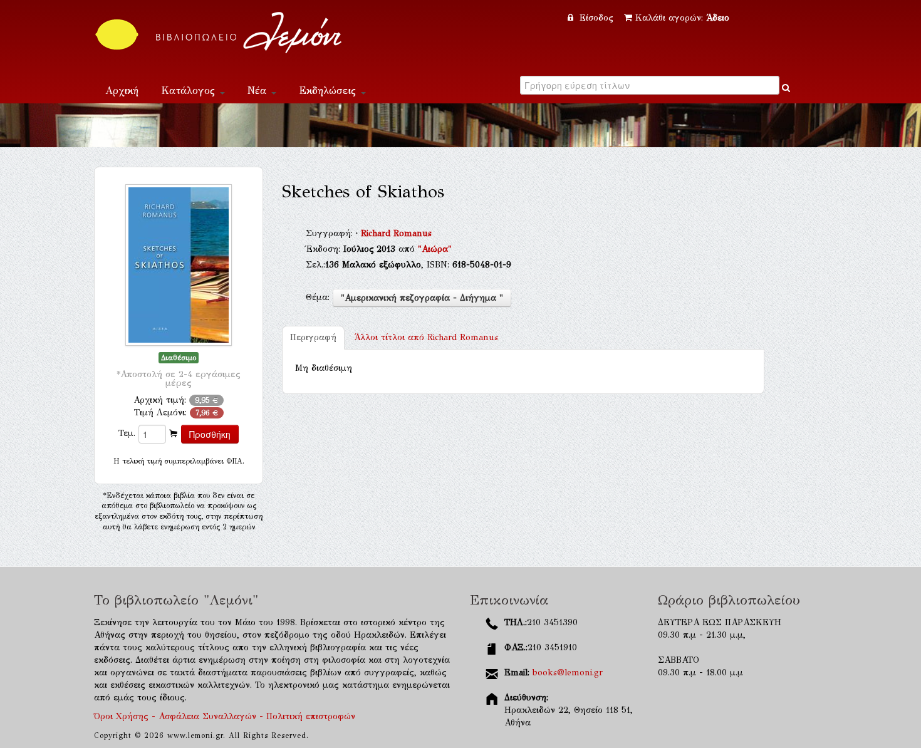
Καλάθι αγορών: (682, 18)
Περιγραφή (313, 337)
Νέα (258, 90)
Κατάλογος (190, 90)
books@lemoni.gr (568, 672)
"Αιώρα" (435, 249)
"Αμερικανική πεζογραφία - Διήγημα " (422, 298)
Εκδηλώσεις (329, 90)
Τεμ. (126, 433)
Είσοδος (596, 18)
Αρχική (121, 90)
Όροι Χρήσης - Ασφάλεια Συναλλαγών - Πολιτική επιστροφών (224, 716)
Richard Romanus (396, 233)
